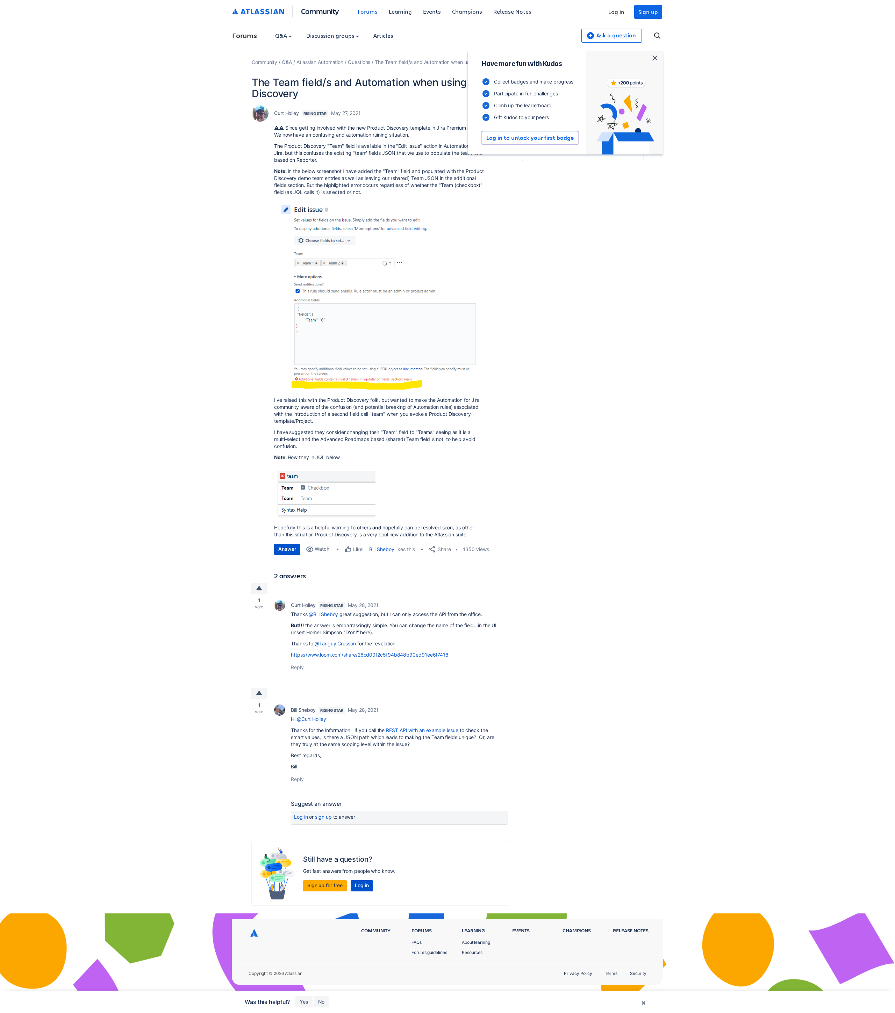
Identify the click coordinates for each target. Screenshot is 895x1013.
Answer (287, 549)
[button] (379, 295)
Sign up (648, 11)
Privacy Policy (578, 973)
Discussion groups (331, 35)
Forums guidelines (429, 952)
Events (432, 11)
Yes (304, 1002)
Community (320, 11)
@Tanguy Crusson (335, 643)
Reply (297, 667)
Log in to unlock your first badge (530, 138)
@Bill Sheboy (323, 614)
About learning (476, 942)
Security (638, 973)
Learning (400, 11)
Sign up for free (325, 885)
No (321, 1002)
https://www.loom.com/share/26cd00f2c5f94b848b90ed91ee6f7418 (370, 655)
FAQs (416, 942)
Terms (611, 973)
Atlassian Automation (319, 62)
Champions (467, 11)
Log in (616, 11)
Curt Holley (286, 113)
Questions (359, 62)
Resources (472, 952)
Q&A (281, 35)
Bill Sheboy (381, 549)
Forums (368, 11)
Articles (383, 35)
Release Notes (512, 11)
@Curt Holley (311, 719)
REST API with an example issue (422, 730)
